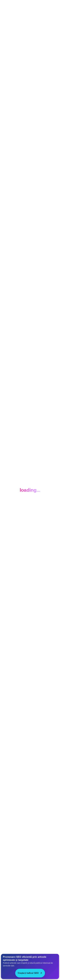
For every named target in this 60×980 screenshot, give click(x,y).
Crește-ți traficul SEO (28, 973)
